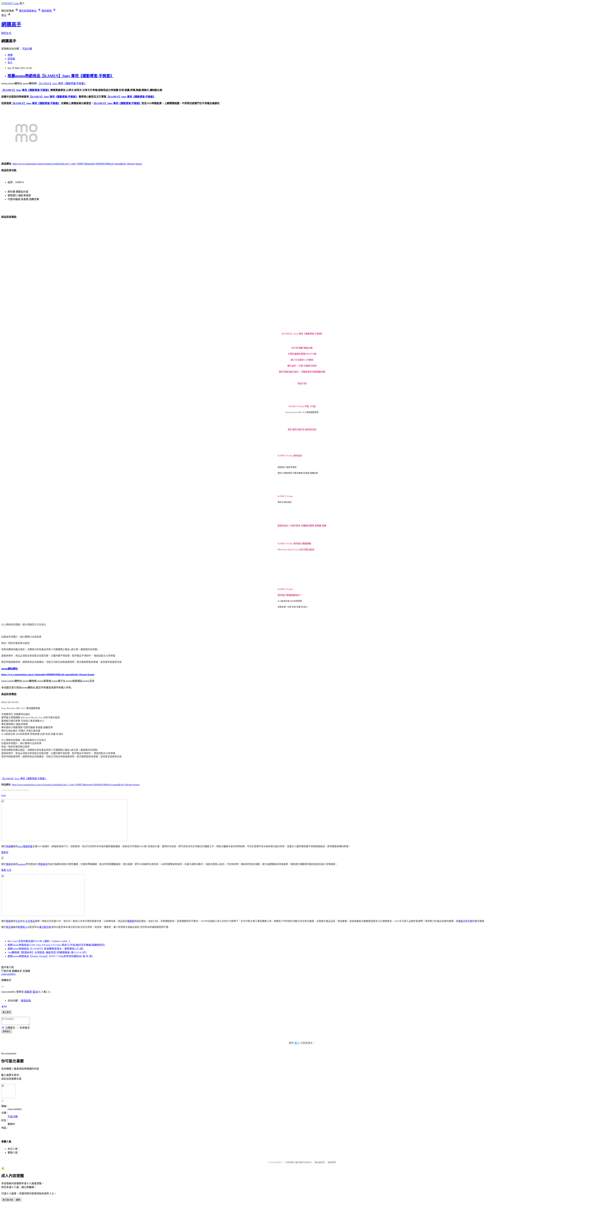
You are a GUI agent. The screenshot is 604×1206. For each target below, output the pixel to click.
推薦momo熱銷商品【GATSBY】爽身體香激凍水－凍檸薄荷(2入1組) (45, 948)
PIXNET (278, 1162)
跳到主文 (6, 33)
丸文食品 (30, 921)
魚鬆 (3, 870)
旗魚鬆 (130, 921)
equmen (22, 864)
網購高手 (11, 24)
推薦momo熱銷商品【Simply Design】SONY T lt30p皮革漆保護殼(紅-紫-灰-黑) (50, 956)
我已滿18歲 (8, 1200)
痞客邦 (28, 991)
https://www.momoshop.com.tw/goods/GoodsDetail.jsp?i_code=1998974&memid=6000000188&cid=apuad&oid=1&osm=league (77, 163)
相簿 (10, 55)
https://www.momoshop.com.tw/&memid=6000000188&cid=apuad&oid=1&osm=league (48, 674)
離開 (18, 1200)
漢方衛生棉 (45, 927)
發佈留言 (7, 1031)
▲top (4, 1006)
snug (3, 795)
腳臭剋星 (28, 846)
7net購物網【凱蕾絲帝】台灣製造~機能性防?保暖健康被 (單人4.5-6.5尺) (47, 952)
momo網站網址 (9, 668)
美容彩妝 (26, 1000)
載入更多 (7, 1012)
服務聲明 (332, 1162)
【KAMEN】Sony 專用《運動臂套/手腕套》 (62, 83)
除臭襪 (9, 846)
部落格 (11, 58)
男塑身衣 (43, 864)
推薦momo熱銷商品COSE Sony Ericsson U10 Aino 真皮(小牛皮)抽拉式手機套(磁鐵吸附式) (56, 945)
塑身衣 (4, 852)
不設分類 (27, 48)
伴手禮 (468, 921)
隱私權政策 (320, 1162)
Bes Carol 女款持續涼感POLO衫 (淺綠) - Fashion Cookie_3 (39, 941)
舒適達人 (22, 927)
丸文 (9, 870)
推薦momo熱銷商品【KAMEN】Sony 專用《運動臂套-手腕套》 (61, 76)
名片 (10, 62)
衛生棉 (9, 927)
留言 (35, 991)
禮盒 (460, 921)
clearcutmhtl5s (8, 974)
